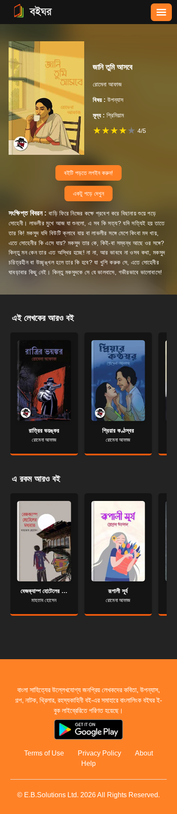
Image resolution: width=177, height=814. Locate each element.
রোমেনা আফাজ (107, 84)
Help (88, 763)
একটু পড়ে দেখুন (88, 193)
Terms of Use (44, 753)
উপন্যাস (108, 99)
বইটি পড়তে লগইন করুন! (88, 172)
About (144, 753)
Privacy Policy (99, 753)
